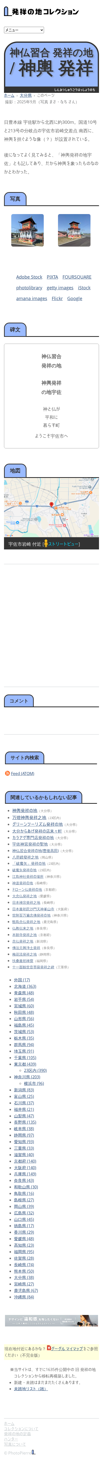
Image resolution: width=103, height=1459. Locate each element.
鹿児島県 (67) (26, 1290)
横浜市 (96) (34, 1083)
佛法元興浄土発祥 (26, 947)
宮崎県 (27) (24, 1284)
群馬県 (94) (24, 1044)
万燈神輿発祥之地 (29, 817)
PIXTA (52, 277)
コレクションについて (21, 1428)
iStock (84, 288)
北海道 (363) (25, 986)
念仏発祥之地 (22, 941)
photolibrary (29, 288)
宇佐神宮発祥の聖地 (30, 844)
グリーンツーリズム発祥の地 (37, 824)
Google (74, 298)
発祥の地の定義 (17, 1433)
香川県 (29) (24, 1232)
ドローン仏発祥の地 (27, 889)
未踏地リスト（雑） (31, 1388)
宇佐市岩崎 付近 (24, 544)
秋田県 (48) (24, 1012)
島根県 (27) (24, 1200)
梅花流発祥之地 (24, 954)
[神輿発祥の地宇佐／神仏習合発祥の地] (27, 245)
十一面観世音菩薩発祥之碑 (33, 967)
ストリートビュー (63, 544)
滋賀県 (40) (24, 1154)
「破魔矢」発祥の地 (29, 863)
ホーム (9, 95)
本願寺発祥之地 (24, 934)
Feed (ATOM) (22, 773)
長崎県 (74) (24, 1264)
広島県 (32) (24, 1213)
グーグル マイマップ (67, 1348)
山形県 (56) (24, 1018)
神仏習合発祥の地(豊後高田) (35, 850)
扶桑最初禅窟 (22, 960)
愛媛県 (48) (24, 1238)
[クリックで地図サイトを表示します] (51, 507)
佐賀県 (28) (24, 1258)
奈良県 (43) (24, 1180)
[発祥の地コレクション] (41, 13)
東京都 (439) (25, 1064)
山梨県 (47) (24, 1116)
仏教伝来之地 (22, 928)
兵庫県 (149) (25, 1174)
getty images (60, 288)
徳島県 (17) (24, 1225)
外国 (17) (22, 980)
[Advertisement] (51, 623)
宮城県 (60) (24, 1006)
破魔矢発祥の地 (24, 870)
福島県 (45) (24, 1025)
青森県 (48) (24, 993)
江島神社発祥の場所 (28, 876)
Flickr (57, 298)
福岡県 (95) (24, 1251)
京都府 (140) (25, 1161)
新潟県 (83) (24, 1090)
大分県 (26, 95)
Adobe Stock (29, 277)
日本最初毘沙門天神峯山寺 (33, 909)
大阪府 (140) (25, 1167)
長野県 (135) (25, 1122)
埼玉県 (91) (24, 1051)
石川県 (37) (24, 1103)
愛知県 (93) (24, 1141)
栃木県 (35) (24, 1038)
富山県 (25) (24, 1096)
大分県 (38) (24, 1277)
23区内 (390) (35, 1070)
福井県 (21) (24, 1109)
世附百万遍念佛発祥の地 (31, 915)
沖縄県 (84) (24, 1297)
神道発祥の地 (22, 883)
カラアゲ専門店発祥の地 (33, 837)
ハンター (11, 1439)
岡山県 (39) (24, 1206)
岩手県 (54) (24, 999)
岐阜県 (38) (24, 1128)
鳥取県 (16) (24, 1193)
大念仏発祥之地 (24, 896)
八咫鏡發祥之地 (25, 857)
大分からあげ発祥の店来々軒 (37, 831)
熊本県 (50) (24, 1271)
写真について (15, 1444)
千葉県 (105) (25, 1057)
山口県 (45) (24, 1219)
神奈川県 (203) (27, 1077)
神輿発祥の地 (24, 810)
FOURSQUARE (77, 277)
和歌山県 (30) (26, 1187)
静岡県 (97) (24, 1135)
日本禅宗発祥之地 (26, 902)
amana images (31, 298)
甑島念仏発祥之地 (26, 921)
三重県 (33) (24, 1148)
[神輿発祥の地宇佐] (74, 245)
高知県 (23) (24, 1245)
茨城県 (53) (24, 1031)
